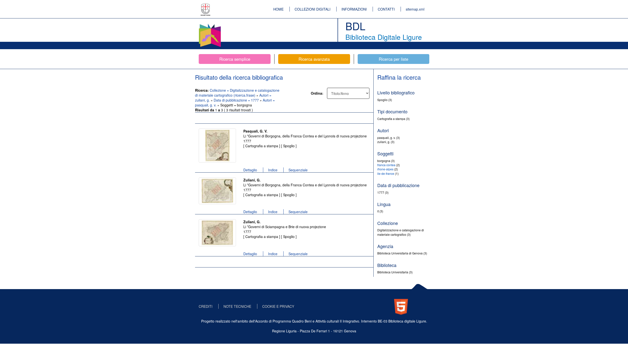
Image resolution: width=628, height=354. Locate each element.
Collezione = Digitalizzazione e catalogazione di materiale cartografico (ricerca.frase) (237, 93)
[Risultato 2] (217, 191)
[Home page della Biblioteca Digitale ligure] (209, 24)
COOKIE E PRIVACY (278, 306)
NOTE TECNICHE (237, 306)
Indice (272, 169)
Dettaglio (250, 169)
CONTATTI (386, 9)
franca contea (386, 165)
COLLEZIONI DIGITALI (312, 9)
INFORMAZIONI (354, 9)
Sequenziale (298, 169)
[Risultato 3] (217, 233)
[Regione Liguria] (205, 6)
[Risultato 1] (217, 145)
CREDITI (205, 306)
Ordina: (317, 93)
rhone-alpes (385, 169)
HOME (278, 9)
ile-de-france (385, 173)
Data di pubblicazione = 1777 (237, 100)
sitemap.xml (415, 9)
